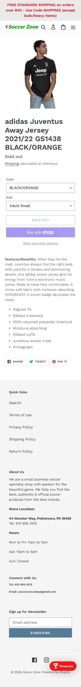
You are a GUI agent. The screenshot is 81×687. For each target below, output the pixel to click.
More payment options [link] (40, 243)
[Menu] (73, 27)
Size (9, 197)
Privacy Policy (21, 427)
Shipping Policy (22, 439)
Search (15, 403)
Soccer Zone (32, 672)
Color (10, 179)
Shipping (12, 164)
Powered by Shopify (56, 672)
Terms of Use (20, 415)
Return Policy (21, 451)
